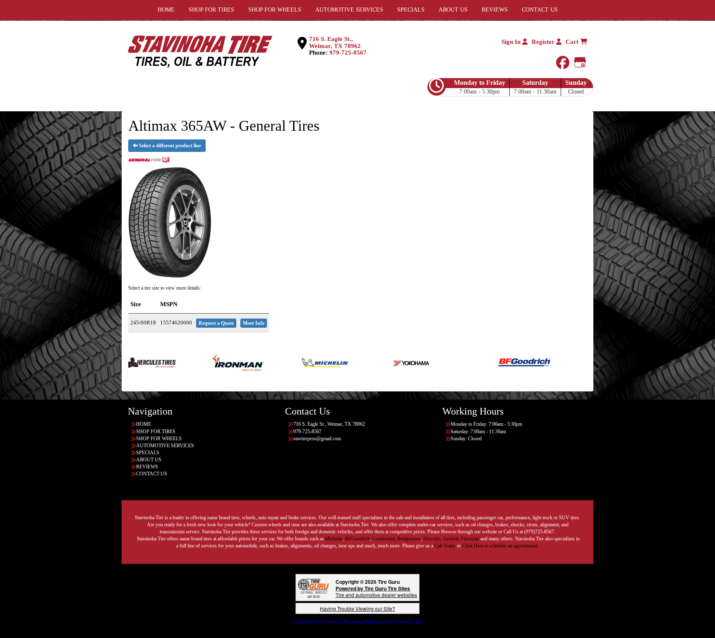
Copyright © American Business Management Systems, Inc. (357, 622)
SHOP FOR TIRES (155, 431)
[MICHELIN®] (297, 362)
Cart (573, 41)
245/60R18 (143, 322)
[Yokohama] (384, 362)
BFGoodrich (357, 539)
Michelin (334, 539)
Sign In (511, 41)
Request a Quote (216, 323)
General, (451, 539)
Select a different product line (169, 146)
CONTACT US (151, 474)
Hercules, (432, 539)
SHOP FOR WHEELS (159, 438)
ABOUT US (148, 460)
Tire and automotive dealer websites (376, 591)
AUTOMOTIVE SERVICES (165, 446)
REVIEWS (147, 467)
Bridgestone (409, 539)
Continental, (384, 539)
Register (544, 41)
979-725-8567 (348, 52)
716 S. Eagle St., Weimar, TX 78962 (335, 42)
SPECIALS (147, 453)
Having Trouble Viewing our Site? (357, 608)
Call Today (445, 546)
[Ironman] (210, 362)
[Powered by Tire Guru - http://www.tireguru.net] (313, 587)
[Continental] (583, 362)
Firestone (470, 539)
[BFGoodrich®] (496, 362)
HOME (143, 424)
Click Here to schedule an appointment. (500, 546)
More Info (253, 323)
